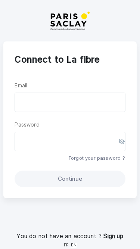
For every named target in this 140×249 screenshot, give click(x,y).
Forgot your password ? (97, 158)
